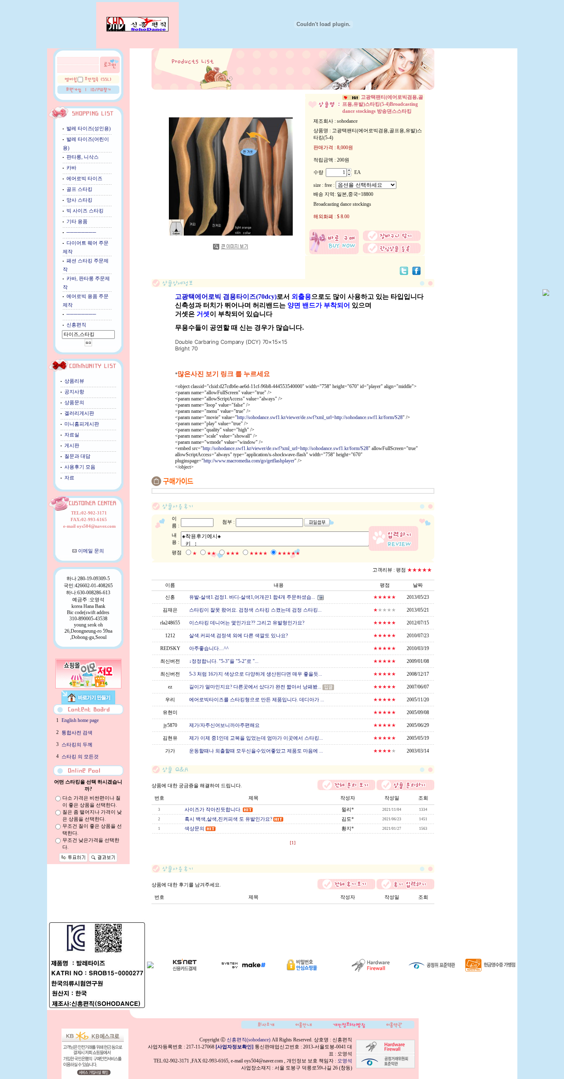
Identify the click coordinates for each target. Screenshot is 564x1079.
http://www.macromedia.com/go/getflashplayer (249, 461)
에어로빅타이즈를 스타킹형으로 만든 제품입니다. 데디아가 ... (256, 700)
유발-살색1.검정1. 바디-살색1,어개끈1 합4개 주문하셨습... (252, 597)
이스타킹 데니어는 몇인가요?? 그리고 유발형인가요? (246, 623)
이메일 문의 (91, 551)
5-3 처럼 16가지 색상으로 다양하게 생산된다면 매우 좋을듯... (255, 674)
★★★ (232, 553)
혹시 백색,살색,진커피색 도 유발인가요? (228, 819)
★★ (211, 553)
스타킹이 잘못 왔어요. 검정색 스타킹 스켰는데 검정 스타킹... (255, 610)
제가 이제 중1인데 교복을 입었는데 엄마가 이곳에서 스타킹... (256, 738)
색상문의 (194, 828)
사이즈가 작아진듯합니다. (213, 809)
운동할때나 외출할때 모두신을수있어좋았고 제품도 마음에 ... (256, 751)
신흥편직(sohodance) (248, 1040)
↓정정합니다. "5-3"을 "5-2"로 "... (223, 661)
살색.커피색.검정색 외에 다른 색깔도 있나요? (238, 635)
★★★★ (258, 553)
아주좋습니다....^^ (209, 648)
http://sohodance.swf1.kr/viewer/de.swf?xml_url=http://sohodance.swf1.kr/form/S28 (320, 417)
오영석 (344, 1061)
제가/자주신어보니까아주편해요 (224, 725)
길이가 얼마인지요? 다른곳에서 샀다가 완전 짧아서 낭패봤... (255, 687)
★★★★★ (288, 553)
